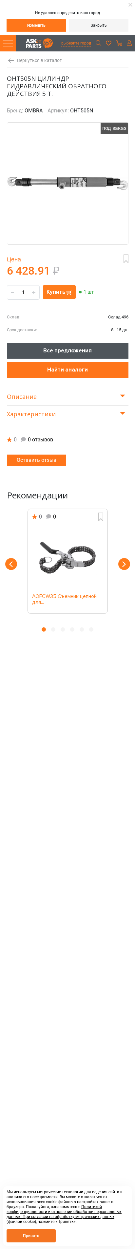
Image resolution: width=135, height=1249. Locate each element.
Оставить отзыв (36, 460)
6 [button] (91, 629)
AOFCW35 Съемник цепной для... (64, 600)
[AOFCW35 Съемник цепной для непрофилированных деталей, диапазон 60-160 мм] (67, 557)
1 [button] (44, 629)
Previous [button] (11, 564)
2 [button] (53, 629)
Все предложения (67, 350)
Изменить (36, 25)
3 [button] (63, 629)
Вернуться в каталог (39, 60)
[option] (68, 561)
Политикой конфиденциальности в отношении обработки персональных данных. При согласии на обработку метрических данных (64, 1211)
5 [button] (82, 629)
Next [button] (124, 564)
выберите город (76, 43)
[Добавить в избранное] (126, 258)
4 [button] (72, 629)
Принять (31, 1236)
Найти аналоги (67, 369)
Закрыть (99, 25)
